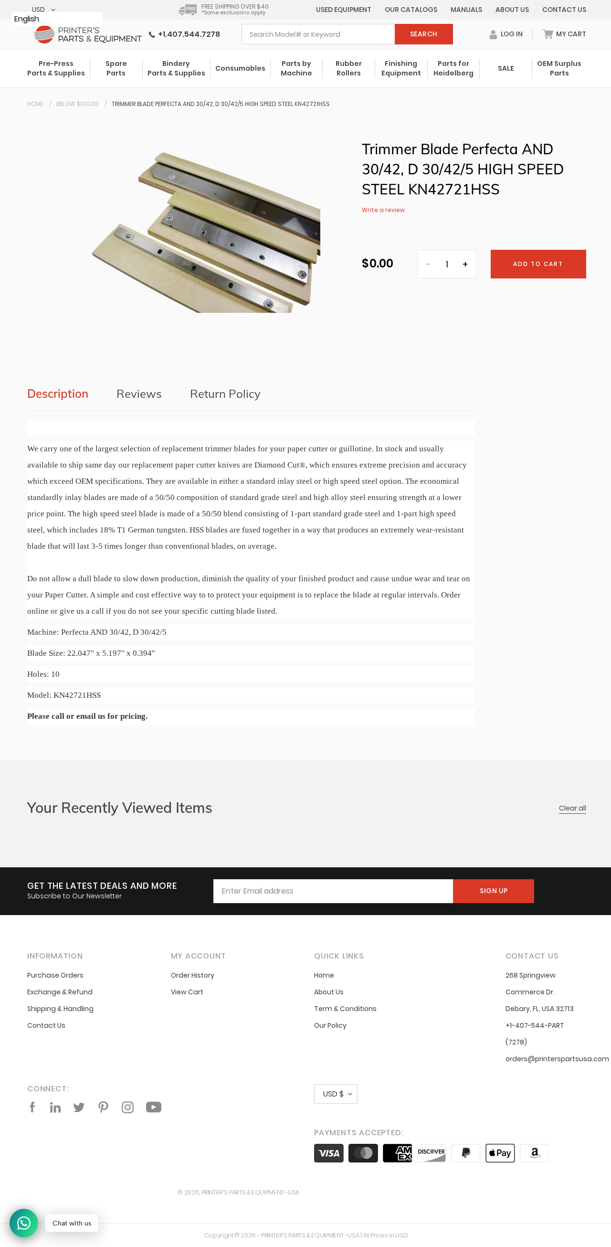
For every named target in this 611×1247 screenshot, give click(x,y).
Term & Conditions (345, 1008)
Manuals (466, 9)
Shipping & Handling (60, 1008)
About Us (512, 9)
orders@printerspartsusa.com (557, 1059)
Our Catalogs (411, 9)
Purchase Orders (55, 975)
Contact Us (564, 9)
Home (35, 104)
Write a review (383, 210)
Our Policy (330, 1025)
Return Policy (225, 393)
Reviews (139, 393)
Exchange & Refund (60, 992)
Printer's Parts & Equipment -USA (250, 1192)
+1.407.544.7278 (187, 34)
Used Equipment (343, 9)
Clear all (572, 808)
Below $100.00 (77, 104)
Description (57, 393)
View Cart (187, 992)
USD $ (333, 1093)
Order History (192, 975)
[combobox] (347, 34)
